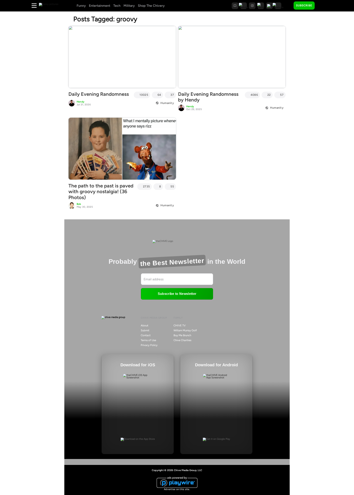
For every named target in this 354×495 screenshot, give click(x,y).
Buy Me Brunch (182, 335)
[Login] (321, 5)
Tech (116, 6)
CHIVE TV (180, 325)
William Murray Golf (185, 330)
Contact (146, 335)
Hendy (80, 101)
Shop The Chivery (151, 6)
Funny (81, 6)
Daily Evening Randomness (98, 94)
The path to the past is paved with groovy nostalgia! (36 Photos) (100, 192)
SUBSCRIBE (304, 5)
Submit (145, 330)
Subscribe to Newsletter (177, 293)
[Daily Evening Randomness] (122, 57)
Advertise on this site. (177, 489)
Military (129, 6)
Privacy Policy (149, 345)
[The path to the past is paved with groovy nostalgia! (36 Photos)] (122, 148)
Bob (79, 204)
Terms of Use (148, 340)
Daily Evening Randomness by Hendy (208, 97)
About (144, 325)
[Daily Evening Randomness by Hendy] (232, 57)
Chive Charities (182, 340)
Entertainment (99, 6)
